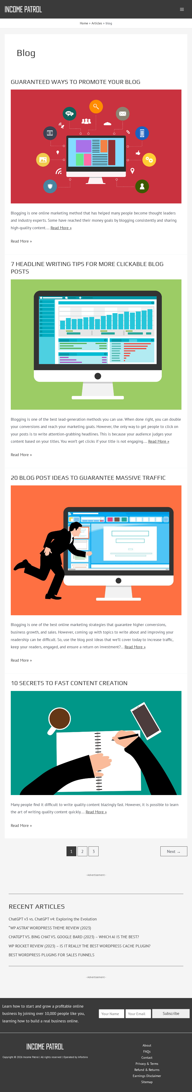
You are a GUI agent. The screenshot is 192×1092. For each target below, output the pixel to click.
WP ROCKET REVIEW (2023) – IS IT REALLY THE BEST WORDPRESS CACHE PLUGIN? (79, 946)
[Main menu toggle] (182, 9)
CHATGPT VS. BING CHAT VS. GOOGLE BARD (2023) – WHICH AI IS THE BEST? (74, 936)
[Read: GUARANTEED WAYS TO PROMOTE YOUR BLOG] (96, 146)
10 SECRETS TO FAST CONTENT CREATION (69, 683)
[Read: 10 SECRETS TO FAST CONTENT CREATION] (96, 742)
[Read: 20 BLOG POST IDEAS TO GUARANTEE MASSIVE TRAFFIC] (96, 549)
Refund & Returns (146, 1070)
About (147, 1045)
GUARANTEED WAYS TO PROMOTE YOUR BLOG (75, 81)
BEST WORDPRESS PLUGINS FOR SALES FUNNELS (51, 954)
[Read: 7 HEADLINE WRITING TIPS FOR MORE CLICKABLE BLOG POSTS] (96, 344)
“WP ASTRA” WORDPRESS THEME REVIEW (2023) (50, 928)
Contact (146, 1057)
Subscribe (171, 1013)
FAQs (147, 1051)
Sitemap (147, 1082)
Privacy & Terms (147, 1064)
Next (174, 851)
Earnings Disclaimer (147, 1076)
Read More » (61, 227)
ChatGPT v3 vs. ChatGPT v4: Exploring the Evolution (53, 919)
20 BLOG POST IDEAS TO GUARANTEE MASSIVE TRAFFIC (88, 477)
